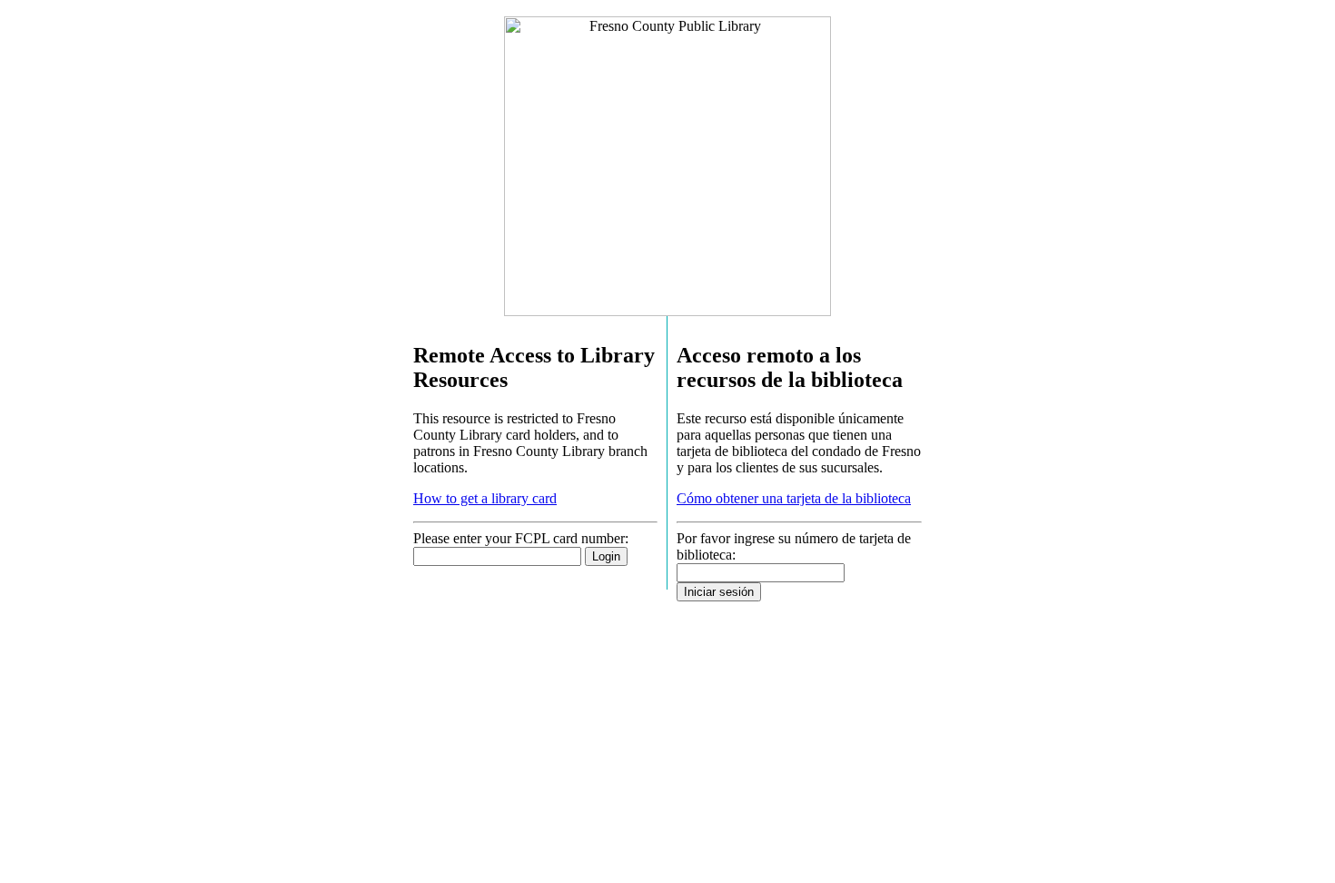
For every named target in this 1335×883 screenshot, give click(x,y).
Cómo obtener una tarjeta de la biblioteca (794, 498)
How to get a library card (485, 498)
